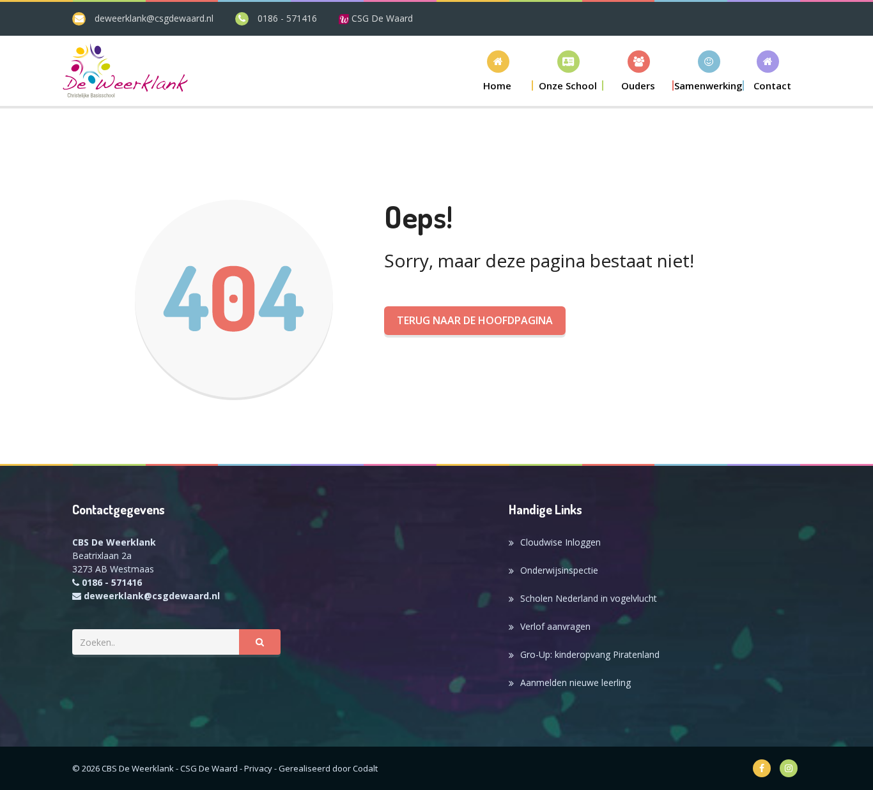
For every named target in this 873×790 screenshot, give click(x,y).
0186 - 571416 (287, 18)
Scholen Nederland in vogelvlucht (588, 598)
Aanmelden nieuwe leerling (575, 682)
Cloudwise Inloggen (560, 542)
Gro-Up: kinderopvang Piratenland (590, 654)
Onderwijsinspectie (559, 570)
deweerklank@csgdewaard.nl (154, 18)
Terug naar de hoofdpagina (475, 320)
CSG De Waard (381, 18)
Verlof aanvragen (555, 626)
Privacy (258, 768)
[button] (568, 70)
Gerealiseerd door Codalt (328, 768)
